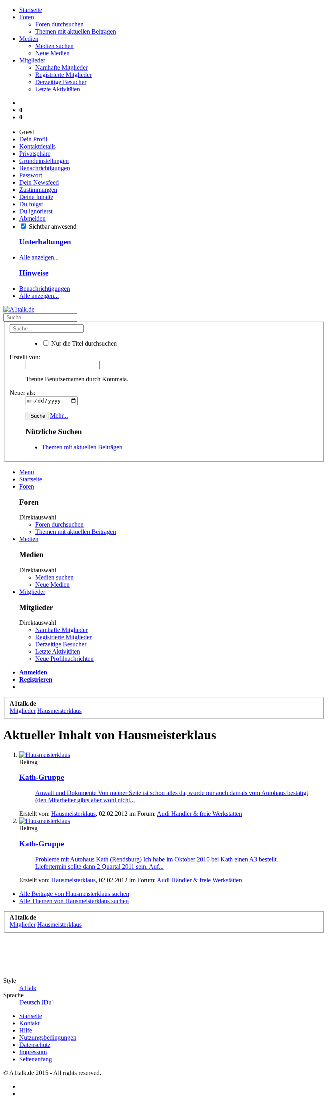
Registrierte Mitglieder (63, 74)
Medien (28, 38)
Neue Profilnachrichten (64, 658)
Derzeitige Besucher (60, 81)
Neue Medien (52, 53)
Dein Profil (33, 139)
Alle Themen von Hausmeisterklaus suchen (74, 901)
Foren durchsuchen (59, 24)
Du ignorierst (35, 211)
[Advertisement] (148, 951)
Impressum (33, 1052)
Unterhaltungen (45, 242)
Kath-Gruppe (41, 777)
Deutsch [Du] (36, 1002)
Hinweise (33, 273)
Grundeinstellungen (44, 160)
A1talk (27, 987)
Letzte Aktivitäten (57, 89)
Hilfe (25, 1030)
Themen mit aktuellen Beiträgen (75, 31)
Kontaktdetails (37, 146)
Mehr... (59, 415)
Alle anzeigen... (39, 257)
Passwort (30, 175)
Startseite (30, 9)
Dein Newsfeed (39, 182)
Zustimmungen (38, 189)
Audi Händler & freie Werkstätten (199, 813)
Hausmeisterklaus (73, 813)
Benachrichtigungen (44, 168)
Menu (26, 472)
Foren (26, 17)
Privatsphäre (34, 153)
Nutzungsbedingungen (47, 1037)
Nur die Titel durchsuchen (83, 343)
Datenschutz (34, 1044)
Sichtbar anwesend (51, 226)
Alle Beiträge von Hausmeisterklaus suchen (74, 893)
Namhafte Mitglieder (61, 67)
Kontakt (29, 1023)
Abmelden (32, 218)
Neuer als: (22, 392)
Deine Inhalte (36, 196)
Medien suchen (54, 45)
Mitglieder (32, 60)
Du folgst (31, 204)
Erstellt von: (25, 357)
